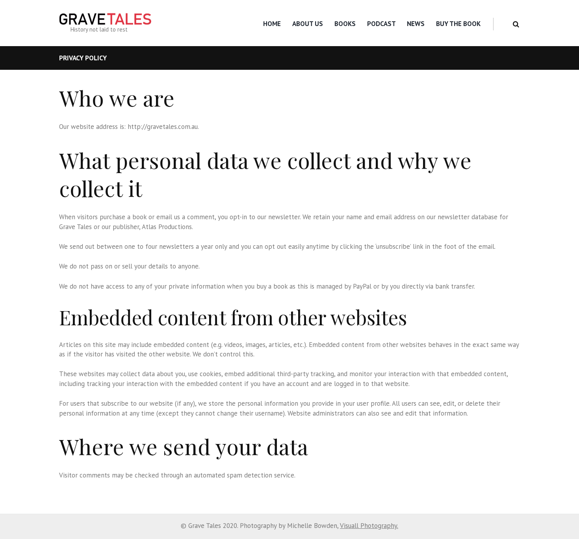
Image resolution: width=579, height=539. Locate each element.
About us (307, 23)
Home (272, 23)
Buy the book (458, 23)
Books (345, 23)
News (416, 23)
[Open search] (515, 24)
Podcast (381, 23)
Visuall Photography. (369, 525)
